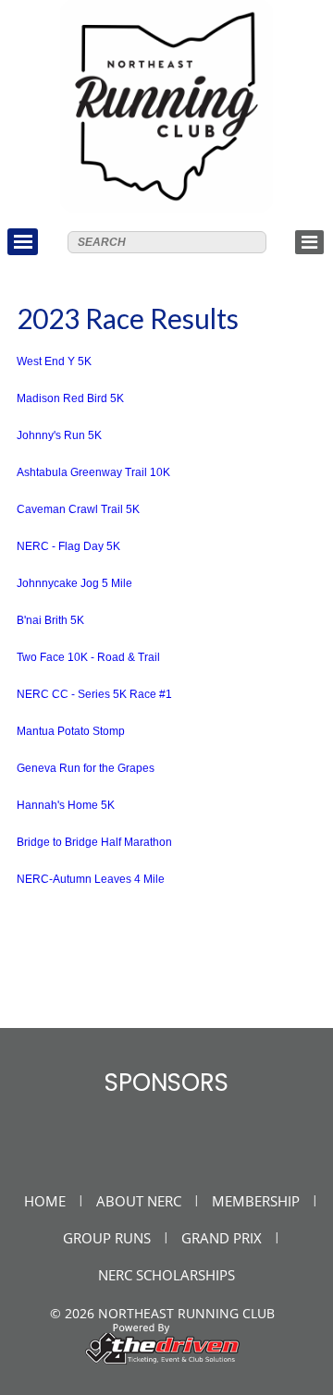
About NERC (138, 1201)
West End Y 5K (54, 361)
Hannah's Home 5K (66, 805)
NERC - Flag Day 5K (68, 546)
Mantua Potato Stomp (71, 731)
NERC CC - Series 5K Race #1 (94, 694)
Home (45, 1201)
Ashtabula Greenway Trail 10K (93, 472)
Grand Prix (221, 1238)
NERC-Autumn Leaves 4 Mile (91, 879)
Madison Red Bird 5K (70, 398)
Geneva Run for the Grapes (85, 768)
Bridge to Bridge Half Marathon (94, 842)
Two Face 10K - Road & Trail (88, 657)
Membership (256, 1201)
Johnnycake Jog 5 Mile (74, 583)
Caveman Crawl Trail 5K (78, 509)
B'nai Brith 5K (50, 620)
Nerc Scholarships (166, 1275)
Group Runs (107, 1238)
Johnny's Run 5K (59, 435)
